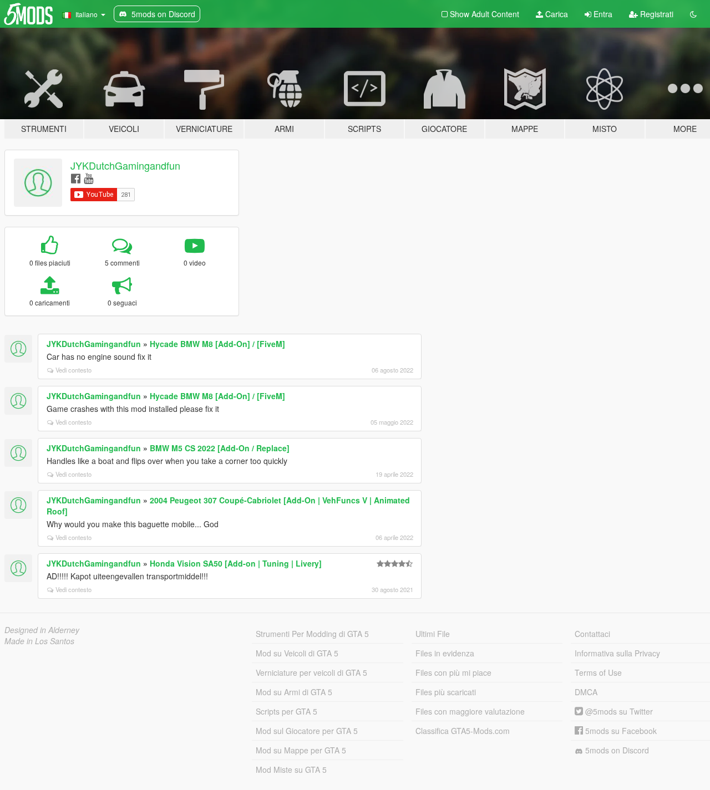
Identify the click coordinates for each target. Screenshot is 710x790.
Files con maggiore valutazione (470, 711)
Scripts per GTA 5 (286, 711)
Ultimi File (432, 633)
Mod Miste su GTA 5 (291, 769)
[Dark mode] (693, 14)
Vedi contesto (73, 369)
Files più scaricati (445, 691)
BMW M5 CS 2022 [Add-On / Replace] (220, 447)
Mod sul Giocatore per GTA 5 (307, 730)
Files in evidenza (444, 653)
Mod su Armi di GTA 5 (294, 691)
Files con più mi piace (453, 672)
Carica (555, 13)
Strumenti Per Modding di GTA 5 (312, 633)
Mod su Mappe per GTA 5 (301, 750)
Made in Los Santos (39, 640)
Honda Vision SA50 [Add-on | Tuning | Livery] (236, 563)
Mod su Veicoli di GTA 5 (297, 653)
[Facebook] (75, 178)
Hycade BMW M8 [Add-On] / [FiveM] (217, 343)
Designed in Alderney (41, 629)
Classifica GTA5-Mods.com (462, 730)
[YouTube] (88, 178)
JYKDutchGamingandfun (125, 165)
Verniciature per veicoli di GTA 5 (311, 672)
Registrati (655, 13)
